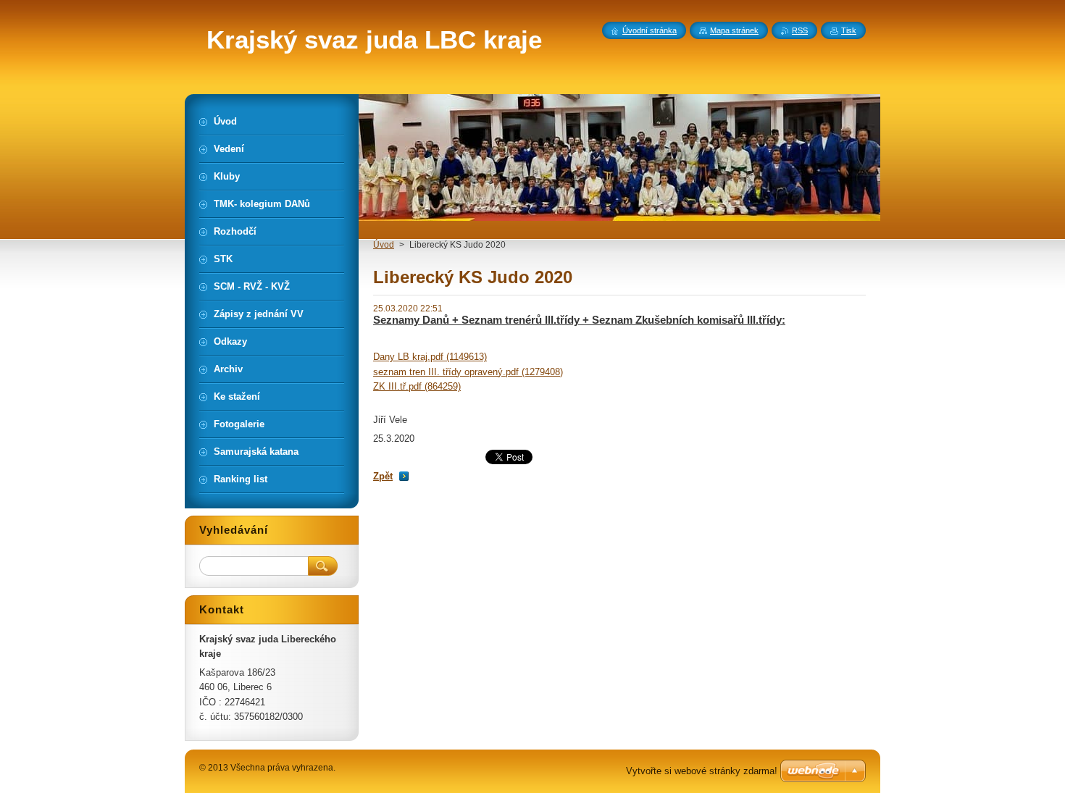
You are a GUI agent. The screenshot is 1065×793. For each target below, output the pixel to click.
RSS (800, 30)
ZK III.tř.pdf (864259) (417, 386)
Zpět (383, 476)
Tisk (848, 30)
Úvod (383, 244)
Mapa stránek (734, 30)
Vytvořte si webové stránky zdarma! (701, 770)
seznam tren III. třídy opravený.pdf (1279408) (468, 371)
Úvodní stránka (649, 30)
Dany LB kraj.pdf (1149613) (430, 356)
